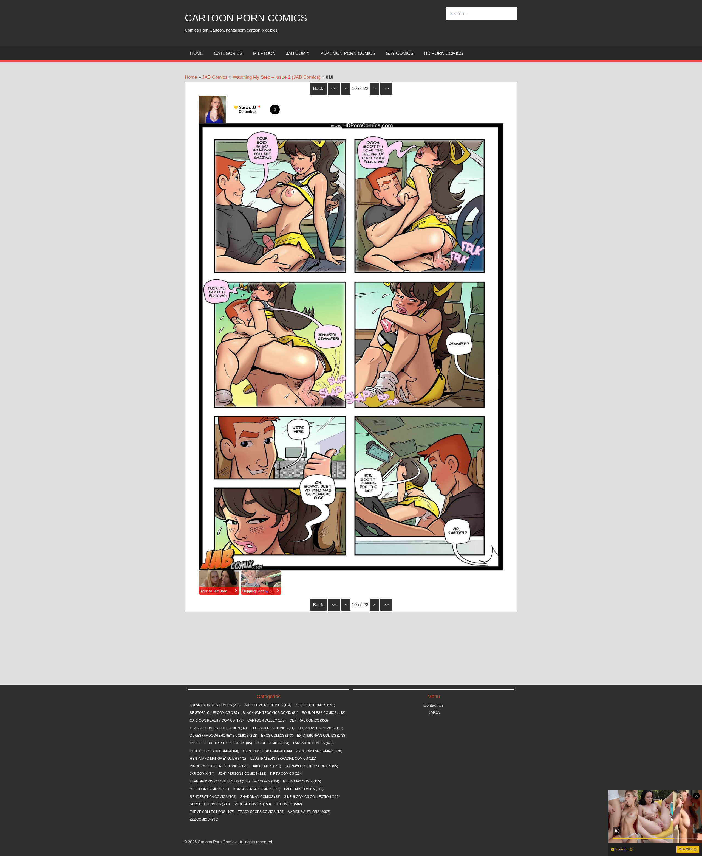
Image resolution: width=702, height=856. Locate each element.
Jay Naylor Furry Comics (311, 766)
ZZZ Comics (204, 819)
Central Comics (309, 720)
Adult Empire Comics (268, 705)
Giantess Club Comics (267, 751)
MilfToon (264, 53)
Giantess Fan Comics (319, 751)
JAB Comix (298, 53)
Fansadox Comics (313, 743)
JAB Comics (215, 77)
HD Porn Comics (443, 53)
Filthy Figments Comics (214, 751)
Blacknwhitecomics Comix (270, 713)
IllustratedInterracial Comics (283, 758)
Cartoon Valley (266, 720)
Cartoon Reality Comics (217, 720)
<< (334, 88)
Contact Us (433, 705)
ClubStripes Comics (273, 728)
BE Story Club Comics (214, 713)
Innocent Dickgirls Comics (219, 766)
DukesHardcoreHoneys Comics (223, 735)
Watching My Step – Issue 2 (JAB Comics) (277, 77)
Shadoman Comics (260, 797)
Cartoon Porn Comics (246, 18)
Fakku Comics (272, 743)
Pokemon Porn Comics (347, 53)
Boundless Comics (323, 713)
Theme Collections (212, 812)
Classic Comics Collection (218, 728)
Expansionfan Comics (321, 735)
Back (318, 88)
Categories (228, 53)
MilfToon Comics (209, 789)
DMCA (434, 712)
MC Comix (266, 781)
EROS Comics (277, 735)
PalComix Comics (304, 789)
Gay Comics (400, 53)
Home (196, 53)
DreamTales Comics (320, 728)
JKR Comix (202, 774)
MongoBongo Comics (256, 789)
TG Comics (288, 804)
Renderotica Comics (213, 797)
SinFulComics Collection (312, 797)
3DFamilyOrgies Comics (215, 705)
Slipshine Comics (210, 804)
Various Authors (309, 812)
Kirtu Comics (286, 774)
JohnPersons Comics (242, 774)
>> (386, 88)
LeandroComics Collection (220, 781)
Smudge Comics (252, 804)
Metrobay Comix (302, 781)
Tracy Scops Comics (261, 812)
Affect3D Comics (315, 705)
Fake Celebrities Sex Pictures (221, 743)
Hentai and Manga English (218, 758)
